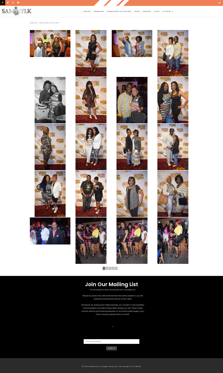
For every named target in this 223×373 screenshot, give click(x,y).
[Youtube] (18, 2)
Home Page (87, 11)
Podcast (137, 11)
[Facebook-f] (2, 2)
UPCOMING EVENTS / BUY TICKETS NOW (119, 11)
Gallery (157, 11)
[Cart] (219, 3)
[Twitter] (7, 2)
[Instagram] (13, 2)
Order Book (147, 11)
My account (167, 11)
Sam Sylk (33, 23)
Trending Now (99, 11)
